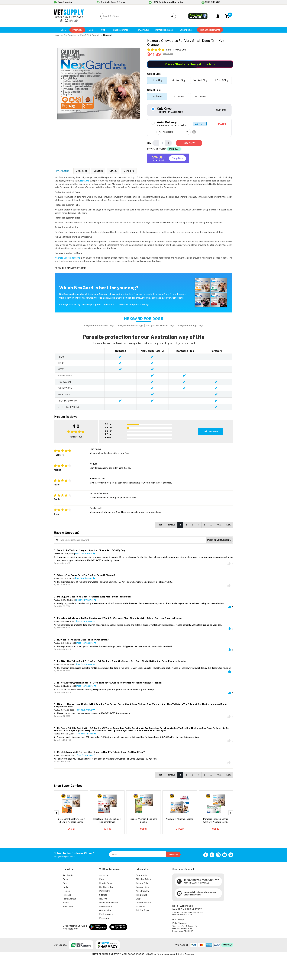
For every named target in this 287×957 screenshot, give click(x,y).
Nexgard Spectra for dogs (67, 258)
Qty (149, 143)
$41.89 (221, 110)
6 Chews (179, 96)
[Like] (229, 564)
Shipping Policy (143, 879)
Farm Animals (69, 899)
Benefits (98, 171)
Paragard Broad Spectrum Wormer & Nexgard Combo (216, 820)
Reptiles (67, 895)
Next (219, 525)
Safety (113, 171)
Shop (63, 30)
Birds (65, 887)
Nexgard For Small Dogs (130, 325)
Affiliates (140, 906)
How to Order (105, 883)
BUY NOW (189, 143)
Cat (103, 30)
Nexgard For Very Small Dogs (99, 325)
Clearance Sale (143, 902)
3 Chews (157, 96)
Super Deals (186, 30)
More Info (128, 171)
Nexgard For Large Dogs (190, 325)
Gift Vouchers (106, 910)
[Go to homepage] (69, 21)
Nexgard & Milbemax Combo (179, 819)
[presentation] (56, 812)
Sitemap (103, 895)
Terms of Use (142, 887)
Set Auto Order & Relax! (113, 2)
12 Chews (200, 96)
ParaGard (216, 350)
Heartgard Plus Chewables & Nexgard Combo (107, 820)
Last (228, 525)
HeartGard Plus (184, 350)
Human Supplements (210, 30)
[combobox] (132, 16)
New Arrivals (142, 30)
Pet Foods (68, 875)
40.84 (221, 124)
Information (62, 171)
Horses (66, 891)
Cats (65, 883)
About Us (103, 875)
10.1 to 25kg (200, 80)
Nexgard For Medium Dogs (160, 325)
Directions (81, 171)
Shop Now (177, 158)
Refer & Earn (105, 906)
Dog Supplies (70, 35)
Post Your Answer (84, 553)
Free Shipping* (65, 2)
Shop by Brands (121, 30)
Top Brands (141, 895)
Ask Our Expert (143, 910)
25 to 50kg (221, 80)
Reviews (103, 899)
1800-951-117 (211, 880)
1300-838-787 (212, 2)
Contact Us (141, 875)
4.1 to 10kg (178, 80)
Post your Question (219, 540)
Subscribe (173, 854)
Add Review (210, 431)
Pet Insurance (106, 914)
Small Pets (68, 906)
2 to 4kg (157, 80)
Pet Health (104, 891)
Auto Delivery (142, 891)
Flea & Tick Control (89, 35)
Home (56, 35)
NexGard (120, 350)
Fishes (66, 902)
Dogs (65, 879)
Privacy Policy (142, 883)
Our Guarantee (106, 887)
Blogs (139, 899)
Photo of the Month (108, 902)
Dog (91, 30)
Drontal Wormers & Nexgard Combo (143, 820)
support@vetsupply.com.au (200, 892)
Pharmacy (77, 30)
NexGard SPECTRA (152, 350)
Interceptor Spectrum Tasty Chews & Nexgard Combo (71, 820)
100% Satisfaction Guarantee (167, 2)
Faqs (101, 879)
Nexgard (107, 35)
